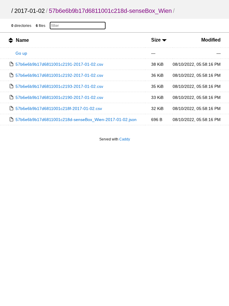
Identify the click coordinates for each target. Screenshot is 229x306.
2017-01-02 (29, 10)
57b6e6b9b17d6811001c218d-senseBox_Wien (110, 10)
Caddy (124, 139)
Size (156, 39)
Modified (211, 39)
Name (22, 40)
